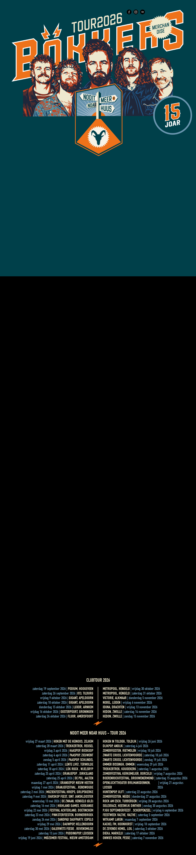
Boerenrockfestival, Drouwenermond (128, 779)
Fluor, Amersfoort (80, 717)
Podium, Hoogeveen (80, 689)
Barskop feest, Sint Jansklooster (70, 797)
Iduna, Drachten (113, 707)
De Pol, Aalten (84, 779)
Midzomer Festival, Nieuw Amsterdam (68, 838)
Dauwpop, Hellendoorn (78, 824)
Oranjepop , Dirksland (78, 774)
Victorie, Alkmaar (115, 698)
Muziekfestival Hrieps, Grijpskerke (69, 792)
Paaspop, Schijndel (81, 760)
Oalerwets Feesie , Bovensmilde (72, 829)
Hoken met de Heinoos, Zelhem (73, 742)
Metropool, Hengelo (116, 689)
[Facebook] (129, 13)
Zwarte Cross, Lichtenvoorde (122, 756)
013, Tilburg (85, 694)
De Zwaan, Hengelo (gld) (77, 801)
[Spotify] (142, 13)
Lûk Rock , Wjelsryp (79, 769)
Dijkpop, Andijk (113, 746)
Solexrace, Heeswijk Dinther (122, 806)
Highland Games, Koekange (75, 806)
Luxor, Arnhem (83, 707)
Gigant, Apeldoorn (81, 698)
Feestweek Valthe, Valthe (119, 815)
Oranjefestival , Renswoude (74, 788)
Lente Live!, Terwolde (79, 765)
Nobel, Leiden (111, 703)
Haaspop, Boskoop (81, 751)
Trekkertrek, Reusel (79, 746)
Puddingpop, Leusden (79, 834)
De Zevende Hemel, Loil (117, 829)
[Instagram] (135, 13)
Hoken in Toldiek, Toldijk (119, 742)
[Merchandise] (161, 28)
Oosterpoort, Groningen (76, 712)
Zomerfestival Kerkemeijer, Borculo (127, 774)
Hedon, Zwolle (112, 712)
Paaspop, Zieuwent (81, 756)
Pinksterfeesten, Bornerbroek (72, 815)
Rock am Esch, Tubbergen (120, 801)
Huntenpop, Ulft (113, 792)
